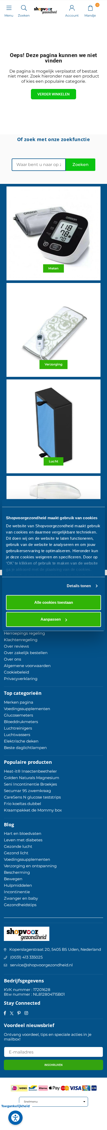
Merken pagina (18, 702)
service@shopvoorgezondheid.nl (41, 964)
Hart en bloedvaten (22, 833)
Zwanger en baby (21, 898)
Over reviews (16, 646)
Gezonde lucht (18, 846)
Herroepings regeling (24, 633)
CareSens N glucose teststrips (32, 797)
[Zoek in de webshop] (24, 7)
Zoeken (80, 164)
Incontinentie (17, 891)
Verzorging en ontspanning (30, 865)
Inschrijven (53, 1065)
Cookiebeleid (16, 672)
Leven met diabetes (23, 839)
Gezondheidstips (20, 904)
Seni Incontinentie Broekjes (30, 784)
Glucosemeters (18, 715)
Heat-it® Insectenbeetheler (30, 771)
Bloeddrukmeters (21, 721)
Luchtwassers (17, 734)
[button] (90, 7)
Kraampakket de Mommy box (33, 810)
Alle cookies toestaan (53, 602)
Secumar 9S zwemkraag (27, 790)
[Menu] (9, 7)
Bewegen (13, 878)
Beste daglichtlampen (25, 747)
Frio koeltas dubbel (22, 803)
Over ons (12, 659)
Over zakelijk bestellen (26, 652)
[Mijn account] (72, 7)
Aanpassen (51, 619)
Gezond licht (16, 852)
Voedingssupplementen (27, 708)
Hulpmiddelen (18, 885)
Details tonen (79, 586)
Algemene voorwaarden (27, 665)
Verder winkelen (53, 94)
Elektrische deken (21, 741)
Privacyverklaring (20, 678)
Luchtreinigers (18, 728)
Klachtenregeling (20, 639)
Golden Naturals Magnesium (31, 777)
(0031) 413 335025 (26, 957)
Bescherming (17, 872)
